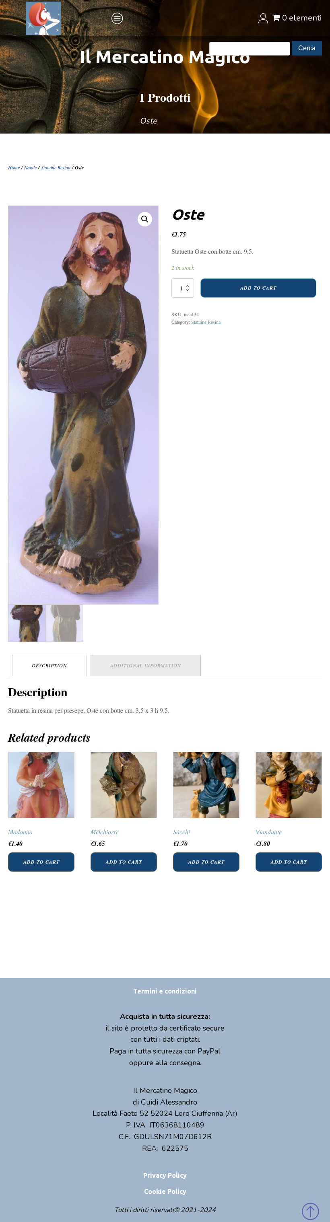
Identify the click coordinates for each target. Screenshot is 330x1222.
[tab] (49, 665)
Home (14, 167)
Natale (30, 167)
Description (49, 665)
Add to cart (258, 287)
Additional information (145, 665)
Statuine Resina (55, 167)
